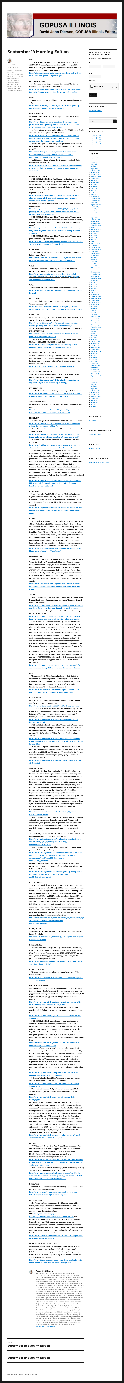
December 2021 (95, 272)
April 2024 (94, 215)
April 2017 (94, 386)
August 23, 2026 (96, 142)
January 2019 (95, 343)
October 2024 (95, 203)
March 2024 (94, 217)
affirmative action (13, 70)
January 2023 (95, 245)
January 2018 (95, 368)
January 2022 (95, 270)
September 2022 (96, 254)
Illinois (19, 86)
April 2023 (94, 239)
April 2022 (94, 264)
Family (16, 80)
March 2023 (94, 241)
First (90, 69)
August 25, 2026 (96, 138)
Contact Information (95, 434)
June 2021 (94, 284)
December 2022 (96, 247)
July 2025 (94, 184)
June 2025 (94, 186)
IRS (15, 88)
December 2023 (95, 223)
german (10, 84)
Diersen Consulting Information (99, 462)
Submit (93, 95)
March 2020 (94, 315)
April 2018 (94, 362)
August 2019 (95, 329)
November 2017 (95, 372)
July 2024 (94, 209)
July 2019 (93, 331)
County (20, 74)
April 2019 (94, 337)
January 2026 (95, 172)
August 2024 (95, 207)
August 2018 (94, 353)
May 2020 (94, 311)
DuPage (16, 78)
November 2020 (96, 298)
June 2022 (94, 260)
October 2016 (95, 398)
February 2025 (95, 194)
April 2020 (94, 313)
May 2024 (94, 213)
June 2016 (94, 406)
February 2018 (95, 366)
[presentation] (104, 86)
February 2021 (95, 292)
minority (14, 90)
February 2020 (95, 317)
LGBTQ (18, 88)
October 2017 (95, 374)
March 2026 (94, 168)
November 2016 (96, 396)
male (9, 90)
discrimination (18, 76)
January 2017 (95, 392)
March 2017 (94, 388)
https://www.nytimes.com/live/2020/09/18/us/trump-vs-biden (54, 706)
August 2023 (95, 231)
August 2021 (94, 280)
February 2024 (95, 219)
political (19, 90)
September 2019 (96, 327)
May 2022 (94, 262)
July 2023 (93, 233)
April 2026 (94, 166)
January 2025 (95, 197)
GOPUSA (10, 86)
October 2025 (95, 178)
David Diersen (11, 64)
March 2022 (94, 266)
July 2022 (94, 258)
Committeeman (12, 74)
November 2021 (95, 274)
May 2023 (94, 237)
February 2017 (95, 390)
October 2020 (95, 300)
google (15, 84)
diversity (10, 78)
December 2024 (96, 199)
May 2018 (94, 359)
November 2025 (96, 176)
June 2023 (94, 235)
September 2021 (96, 278)
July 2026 (94, 160)
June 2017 (94, 382)
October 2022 (95, 252)
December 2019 (95, 321)
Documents (92, 420)
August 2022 (95, 256)
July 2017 (93, 380)
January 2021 (95, 294)
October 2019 (95, 325)
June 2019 (94, 333)
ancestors (10, 72)
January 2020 (95, 319)
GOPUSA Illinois (12, 1374)
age (20, 70)
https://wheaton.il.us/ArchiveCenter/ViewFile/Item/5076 (51, 366)
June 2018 (94, 357)
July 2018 (93, 355)
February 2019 (95, 341)
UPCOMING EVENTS (95, 110)
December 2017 (95, 370)
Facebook (10, 80)
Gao (18, 82)
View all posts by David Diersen (45, 1326)
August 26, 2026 (96, 136)
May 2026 (94, 164)
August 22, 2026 (96, 144)
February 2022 (95, 268)
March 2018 (94, 364)
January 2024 (95, 221)
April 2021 (94, 288)
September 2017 (96, 376)
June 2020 (94, 309)
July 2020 (94, 307)
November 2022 (96, 249)
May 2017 (94, 384)
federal (9, 82)
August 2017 (94, 378)
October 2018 (95, 349)
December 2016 (95, 394)
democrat (10, 76)
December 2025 (96, 174)
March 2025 (94, 192)
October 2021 (95, 276)
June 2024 (94, 211)
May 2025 (94, 188)
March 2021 (94, 290)
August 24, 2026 (96, 140)
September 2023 (96, 229)
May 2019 (94, 335)
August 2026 (95, 158)
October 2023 (95, 227)
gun (15, 86)
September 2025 (96, 180)
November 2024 (96, 201)
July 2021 (93, 282)
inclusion (10, 88)
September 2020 (96, 302)
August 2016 (95, 402)
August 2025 (95, 182)
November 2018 (95, 347)
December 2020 (96, 296)
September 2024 (96, 205)
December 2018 (95, 345)
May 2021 (94, 286)
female (14, 82)
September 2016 (96, 400)
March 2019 (94, 339)
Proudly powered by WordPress (28, 1374)
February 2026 (95, 170)
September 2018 (96, 351)
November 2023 (96, 225)
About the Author (94, 448)
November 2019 (96, 323)
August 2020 (95, 304)
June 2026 (94, 162)
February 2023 (95, 243)
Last (104, 69)
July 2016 (93, 404)
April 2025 (94, 190)
